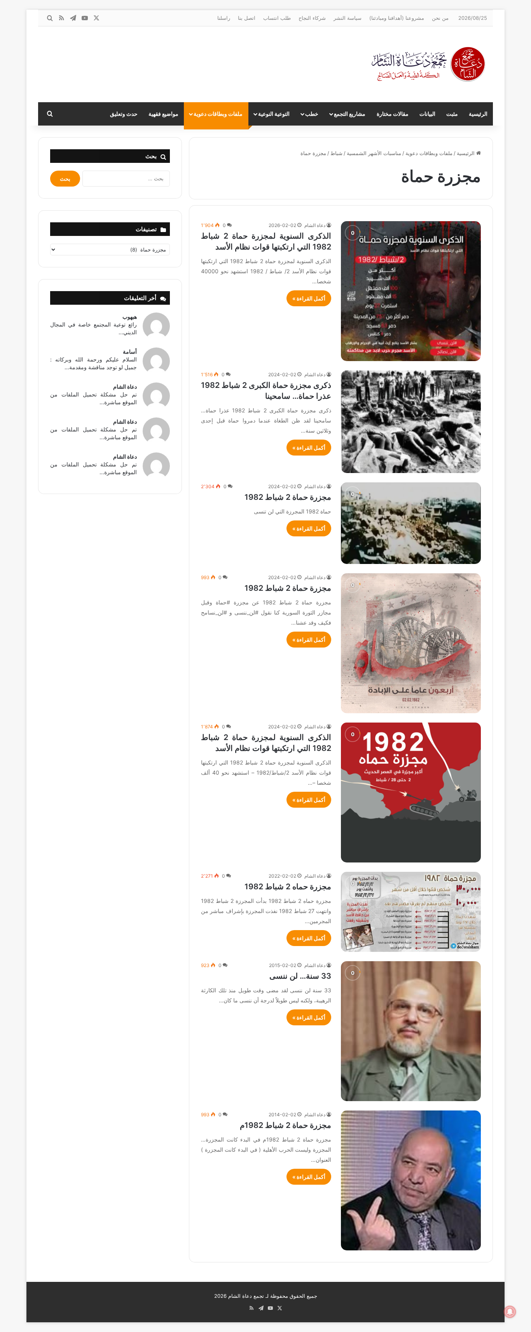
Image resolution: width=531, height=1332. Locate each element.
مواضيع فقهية (163, 113)
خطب (311, 113)
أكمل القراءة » (308, 298)
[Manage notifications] (510, 1312)
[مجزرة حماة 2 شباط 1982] (411, 523)
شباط (336, 153)
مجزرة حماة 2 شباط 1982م (285, 1125)
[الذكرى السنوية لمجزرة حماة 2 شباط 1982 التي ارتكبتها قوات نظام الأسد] (411, 291)
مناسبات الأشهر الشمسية (374, 153)
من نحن (440, 18)
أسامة (130, 351)
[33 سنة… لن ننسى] (411, 1031)
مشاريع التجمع (349, 113)
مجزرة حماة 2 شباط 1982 (288, 497)
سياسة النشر (348, 18)
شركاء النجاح (312, 18)
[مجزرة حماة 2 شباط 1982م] (411, 1180)
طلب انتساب (277, 18)
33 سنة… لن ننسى (300, 976)
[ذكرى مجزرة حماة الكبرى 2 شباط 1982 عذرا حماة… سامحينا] (411, 421)
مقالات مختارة (393, 113)
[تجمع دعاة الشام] (429, 64)
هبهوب (129, 316)
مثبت (452, 113)
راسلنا (223, 18)
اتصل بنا (246, 18)
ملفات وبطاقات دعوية (218, 113)
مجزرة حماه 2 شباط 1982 (288, 886)
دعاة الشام (314, 225)
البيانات (427, 113)
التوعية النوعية (274, 113)
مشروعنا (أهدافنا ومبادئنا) (396, 18)
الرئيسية (478, 113)
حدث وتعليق (124, 113)
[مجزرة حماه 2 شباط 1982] (411, 911)
